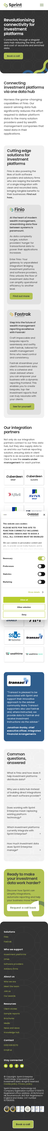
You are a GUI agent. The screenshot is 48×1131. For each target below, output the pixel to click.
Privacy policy (25, 1083)
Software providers (13, 964)
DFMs (6, 959)
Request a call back (23, 907)
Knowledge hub (11, 1032)
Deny (24, 614)
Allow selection (24, 607)
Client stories (10, 1008)
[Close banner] (44, 515)
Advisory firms (11, 968)
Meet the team (11, 986)
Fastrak (8, 941)
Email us (8, 1050)
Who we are (10, 981)
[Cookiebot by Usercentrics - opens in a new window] (29, 514)
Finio (6, 936)
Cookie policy (10, 1083)
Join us (7, 991)
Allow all (24, 600)
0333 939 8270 (11, 1045)
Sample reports (12, 1013)
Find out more (21, 296)
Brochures (9, 1018)
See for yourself (22, 406)
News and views (12, 1028)
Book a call (13, 56)
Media (7, 1023)
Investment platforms (15, 954)
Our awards (9, 996)
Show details (34, 592)
